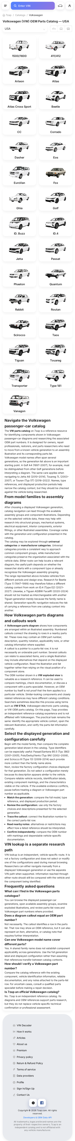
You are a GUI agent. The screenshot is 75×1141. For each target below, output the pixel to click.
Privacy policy (25, 1056)
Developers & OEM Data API (37, 1117)
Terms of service (26, 1069)
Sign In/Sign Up (26, 1088)
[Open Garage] (60, 6)
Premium (22, 1050)
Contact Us (23, 1094)
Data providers (25, 1075)
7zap (8, 15)
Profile (20, 1082)
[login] (70, 6)
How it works (24, 1031)
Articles (21, 1037)
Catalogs (20, 15)
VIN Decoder (24, 1025)
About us (22, 1044)
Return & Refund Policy (30, 1063)
